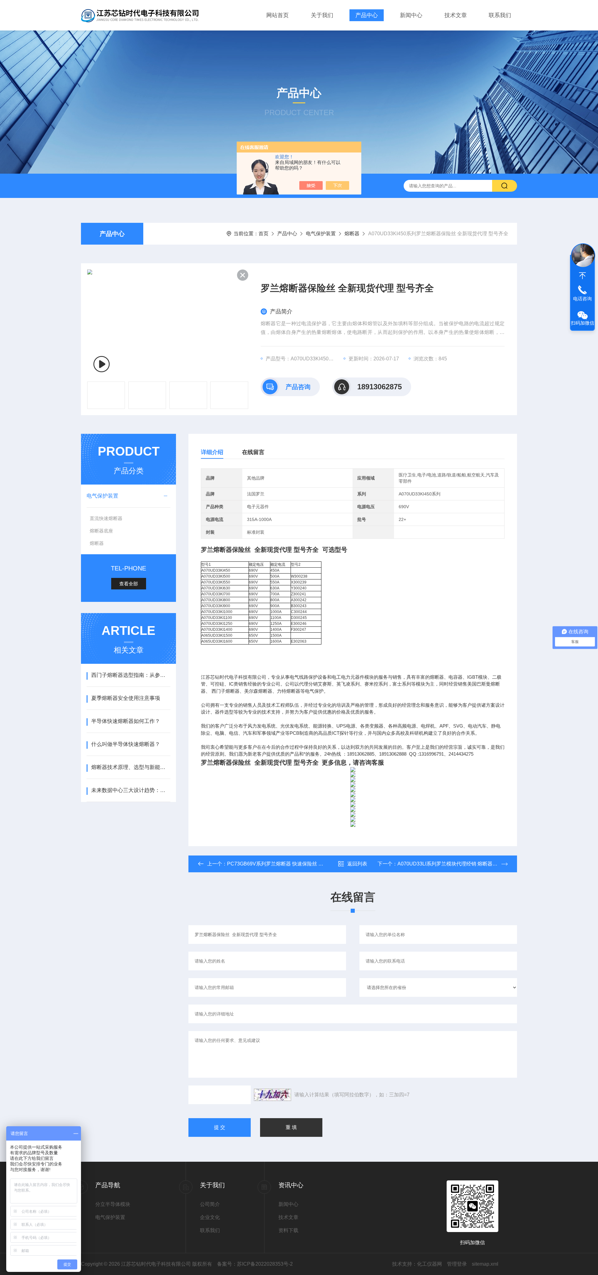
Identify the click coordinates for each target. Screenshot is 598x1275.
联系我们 (500, 15)
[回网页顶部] (582, 276)
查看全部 (128, 583)
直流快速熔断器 (106, 518)
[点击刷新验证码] (272, 1095)
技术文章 (455, 15)
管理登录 (457, 1264)
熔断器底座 (101, 530)
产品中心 (366, 15)
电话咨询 (582, 298)
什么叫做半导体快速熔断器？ (125, 744)
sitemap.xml (485, 1264)
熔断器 (351, 233)
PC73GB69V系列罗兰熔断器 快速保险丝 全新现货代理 (287, 863)
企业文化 (210, 1217)
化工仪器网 (429, 1264)
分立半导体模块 (112, 1204)
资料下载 (288, 1230)
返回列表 (357, 863)
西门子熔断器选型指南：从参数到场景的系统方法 (130, 675)
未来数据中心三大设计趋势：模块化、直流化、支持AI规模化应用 (130, 790)
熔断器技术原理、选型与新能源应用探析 (130, 767)
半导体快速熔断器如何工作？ (125, 721)
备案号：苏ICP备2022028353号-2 (255, 1264)
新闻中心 (411, 15)
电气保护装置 (321, 233)
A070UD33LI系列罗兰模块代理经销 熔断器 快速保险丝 (458, 863)
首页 (263, 233)
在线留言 (253, 452)
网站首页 (277, 15)
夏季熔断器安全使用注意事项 (125, 698)
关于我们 (322, 15)
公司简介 (210, 1204)
